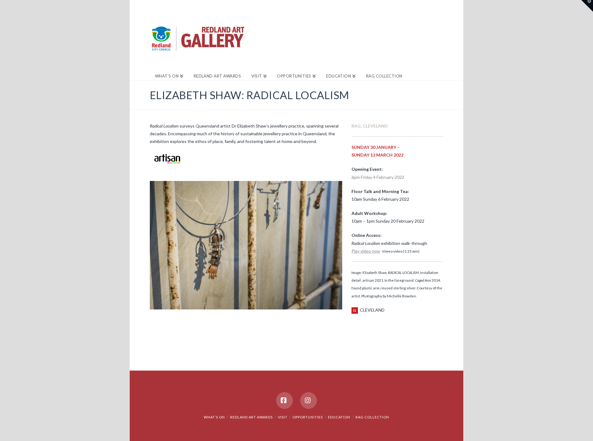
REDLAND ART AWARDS (251, 417)
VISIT (283, 417)
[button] (587, 6)
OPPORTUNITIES (307, 417)
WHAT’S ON (214, 417)
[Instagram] (308, 400)
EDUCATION (339, 417)
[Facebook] (284, 400)
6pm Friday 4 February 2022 (377, 177)
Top (578, 426)
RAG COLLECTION (372, 417)
